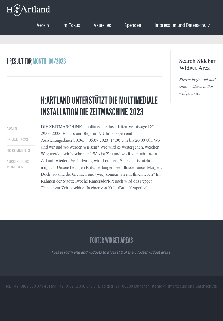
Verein (43, 25)
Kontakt (159, 286)
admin (12, 128)
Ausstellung (18, 162)
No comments (18, 151)
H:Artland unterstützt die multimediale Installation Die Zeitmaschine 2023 (99, 106)
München (15, 167)
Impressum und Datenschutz (182, 25)
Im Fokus (71, 25)
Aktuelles (102, 25)
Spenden (132, 25)
